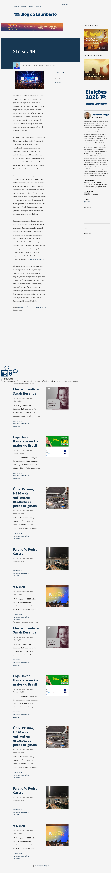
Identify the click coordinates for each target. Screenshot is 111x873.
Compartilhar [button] (60, 72)
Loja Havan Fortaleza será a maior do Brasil (25, 441)
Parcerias (38, 6)
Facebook (16, 6)
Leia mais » (16, 426)
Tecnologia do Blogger (42, 866)
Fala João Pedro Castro (25, 551)
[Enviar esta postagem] (27, 307)
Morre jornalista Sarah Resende (26, 391)
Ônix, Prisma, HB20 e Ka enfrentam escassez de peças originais (25, 497)
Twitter (31, 6)
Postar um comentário (21, 424)
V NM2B (19, 587)
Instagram (24, 6)
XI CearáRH (58, 82)
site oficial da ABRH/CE (35, 259)
